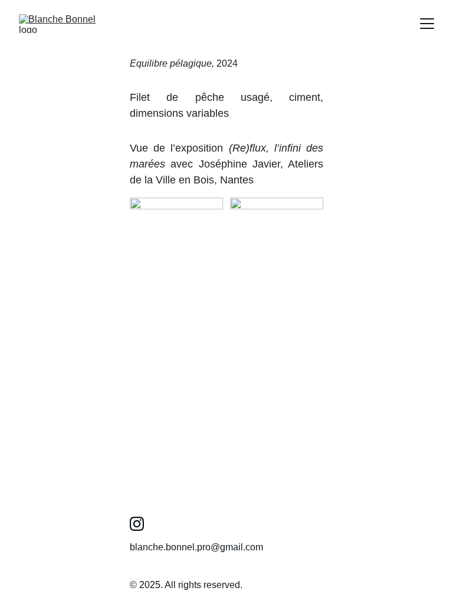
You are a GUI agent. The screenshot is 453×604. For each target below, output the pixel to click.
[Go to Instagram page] (137, 524)
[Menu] (427, 23)
